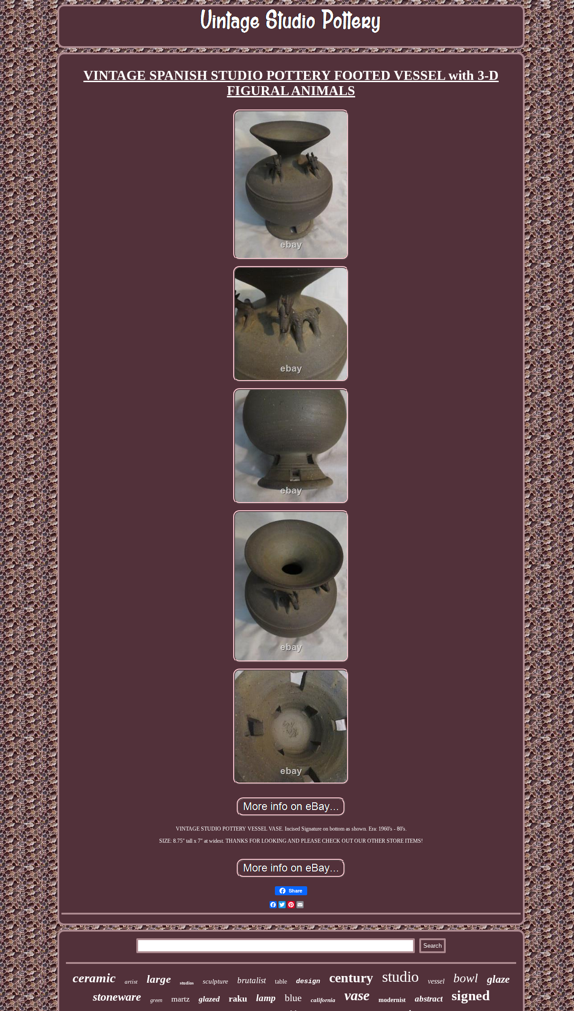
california (323, 1000)
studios (187, 982)
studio (400, 976)
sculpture (215, 981)
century (351, 977)
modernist (392, 1000)
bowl (465, 978)
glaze (498, 979)
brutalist (251, 980)
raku (238, 998)
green (156, 1000)
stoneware (117, 996)
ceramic (94, 978)
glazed (209, 998)
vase (357, 995)
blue (293, 997)
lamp (266, 998)
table (281, 981)
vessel (436, 981)
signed (471, 995)
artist (131, 981)
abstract (429, 998)
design (308, 981)
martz (180, 998)
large (159, 979)
